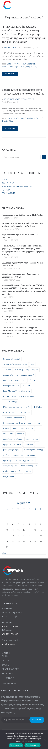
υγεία (5, 471)
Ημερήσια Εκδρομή (11, 386)
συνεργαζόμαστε (10, 466)
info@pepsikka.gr (10, 644)
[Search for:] (21, 157)
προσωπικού (17, 455)
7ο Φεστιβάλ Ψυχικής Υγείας (15, 364)
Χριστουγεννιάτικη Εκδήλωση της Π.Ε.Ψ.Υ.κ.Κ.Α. (22, 215)
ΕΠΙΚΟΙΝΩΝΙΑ (8, 678)
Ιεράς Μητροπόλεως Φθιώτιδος (16, 391)
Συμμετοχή (25, 412)
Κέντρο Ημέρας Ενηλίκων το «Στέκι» (18, 396)
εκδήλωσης (8, 434)
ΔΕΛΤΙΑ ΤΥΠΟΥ (10, 48)
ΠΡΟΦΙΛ (6, 660)
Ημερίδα (26, 386)
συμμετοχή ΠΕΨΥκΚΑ (25, 460)
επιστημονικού (32, 439)
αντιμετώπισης (34, 423)
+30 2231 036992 (10, 626)
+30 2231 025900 (10, 634)
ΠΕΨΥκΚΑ (21, 67)
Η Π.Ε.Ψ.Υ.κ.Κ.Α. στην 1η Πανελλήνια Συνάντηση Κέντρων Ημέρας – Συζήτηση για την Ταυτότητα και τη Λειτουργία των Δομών (24, 305)
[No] (45, 739)
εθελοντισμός (27, 428)
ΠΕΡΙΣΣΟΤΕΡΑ (9, 74)
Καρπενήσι (31, 64)
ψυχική (28, 471)
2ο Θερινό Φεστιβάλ (11, 359)
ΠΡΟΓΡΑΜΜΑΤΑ (8, 193)
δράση (15, 428)
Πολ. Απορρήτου (32, 745)
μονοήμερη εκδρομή (11, 450)
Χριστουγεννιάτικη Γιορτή (14, 423)
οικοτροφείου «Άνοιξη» (34, 450)
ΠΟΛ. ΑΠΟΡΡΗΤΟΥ (10, 683)
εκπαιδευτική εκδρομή (16, 64)
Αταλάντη (19, 370)
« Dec (4, 553)
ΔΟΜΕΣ (5, 665)
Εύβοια (32, 380)
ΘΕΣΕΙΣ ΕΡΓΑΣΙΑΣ (10, 673)
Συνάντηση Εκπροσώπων (13, 418)
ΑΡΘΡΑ (5, 180)
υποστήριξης (16, 471)
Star (32, 364)
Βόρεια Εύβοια (32, 370)
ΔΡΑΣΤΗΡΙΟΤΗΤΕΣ (10, 669)
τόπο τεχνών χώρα (29, 466)
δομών (6, 428)
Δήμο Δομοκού (27, 375)
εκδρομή (20, 434)
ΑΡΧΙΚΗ (5, 656)
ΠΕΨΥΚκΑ (6, 190)
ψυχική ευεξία (32, 67)
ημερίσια (7, 444)
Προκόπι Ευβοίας (10, 412)
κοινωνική (29, 444)
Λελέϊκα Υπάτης (33, 118)
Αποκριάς (7, 370)
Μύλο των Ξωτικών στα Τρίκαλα (16, 407)
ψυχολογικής (8, 476)
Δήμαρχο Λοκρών (10, 375)
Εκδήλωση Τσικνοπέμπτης (14, 380)
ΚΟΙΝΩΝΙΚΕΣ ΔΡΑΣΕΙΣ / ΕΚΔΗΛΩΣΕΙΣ (19, 99)
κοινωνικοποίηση (9, 67)
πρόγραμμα (30, 455)
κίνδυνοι (17, 444)
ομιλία (6, 455)
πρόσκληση (8, 460)
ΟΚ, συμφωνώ (16, 745)
